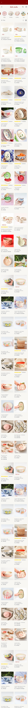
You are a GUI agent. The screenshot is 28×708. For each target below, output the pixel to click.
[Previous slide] (1, 2)
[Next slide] (26, 2)
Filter (4, 20)
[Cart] (26, 7)
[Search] (23, 7)
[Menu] (1, 7)
